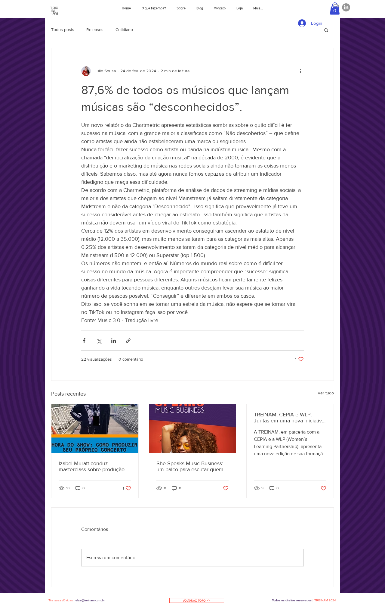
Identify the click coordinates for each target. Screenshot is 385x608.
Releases (94, 29)
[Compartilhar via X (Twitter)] (99, 340)
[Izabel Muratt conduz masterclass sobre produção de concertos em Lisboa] (94, 428)
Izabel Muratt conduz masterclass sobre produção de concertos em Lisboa (92, 466)
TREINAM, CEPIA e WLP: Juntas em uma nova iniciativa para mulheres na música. (289, 418)
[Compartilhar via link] (128, 340)
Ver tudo (326, 392)
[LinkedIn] (346, 7)
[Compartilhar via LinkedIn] (113, 340)
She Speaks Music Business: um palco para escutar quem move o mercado (189, 466)
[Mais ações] (300, 71)
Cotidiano (124, 29)
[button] (335, 8)
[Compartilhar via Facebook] (84, 340)
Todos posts (62, 29)
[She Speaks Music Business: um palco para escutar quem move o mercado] (192, 428)
